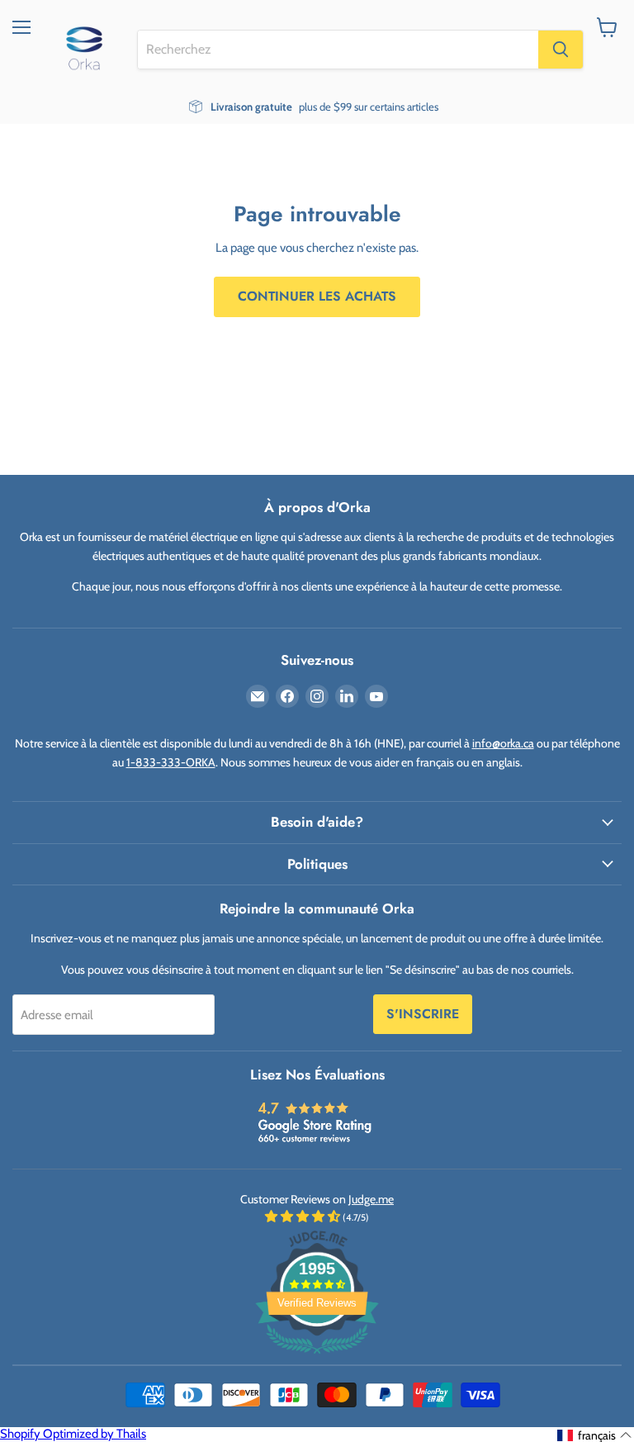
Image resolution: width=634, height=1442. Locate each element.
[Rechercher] (560, 50)
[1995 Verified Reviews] (317, 1357)
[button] (595, 1435)
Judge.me (371, 1199)
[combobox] (338, 50)
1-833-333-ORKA (170, 762)
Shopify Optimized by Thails (73, 1433)
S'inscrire (422, 1013)
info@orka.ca (503, 743)
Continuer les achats (317, 296)
